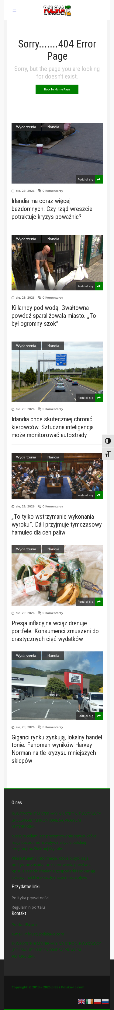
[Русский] (105, 1001)
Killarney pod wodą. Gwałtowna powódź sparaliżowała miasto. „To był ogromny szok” (54, 315)
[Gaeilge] (90, 1001)
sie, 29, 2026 (25, 190)
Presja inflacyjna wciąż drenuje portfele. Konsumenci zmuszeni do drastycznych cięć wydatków (55, 631)
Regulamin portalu (28, 907)
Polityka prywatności (30, 897)
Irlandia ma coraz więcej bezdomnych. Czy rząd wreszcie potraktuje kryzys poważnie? (52, 208)
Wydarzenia (26, 126)
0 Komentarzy (53, 190)
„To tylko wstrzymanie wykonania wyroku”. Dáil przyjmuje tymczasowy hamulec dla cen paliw (57, 524)
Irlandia (53, 126)
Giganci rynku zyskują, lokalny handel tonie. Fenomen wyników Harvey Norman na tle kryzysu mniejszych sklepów (57, 748)
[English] (82, 1001)
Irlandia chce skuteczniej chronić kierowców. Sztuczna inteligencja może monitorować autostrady (53, 427)
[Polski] (98, 1001)
